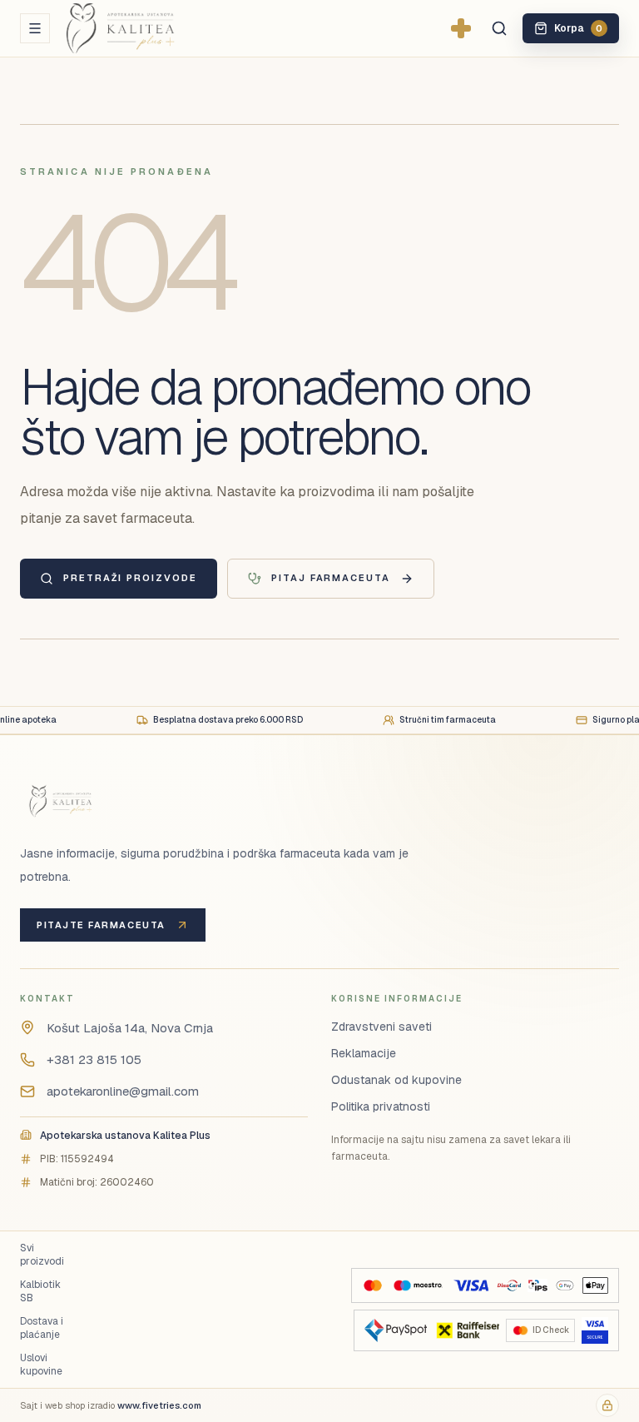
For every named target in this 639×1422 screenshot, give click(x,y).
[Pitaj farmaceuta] (461, 28)
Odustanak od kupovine (396, 1079)
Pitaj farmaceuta (331, 578)
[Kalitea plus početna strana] (147, 28)
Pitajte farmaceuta (101, 925)
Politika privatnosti (380, 1106)
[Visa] (471, 1285)
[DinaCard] (509, 1285)
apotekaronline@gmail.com (123, 1091)
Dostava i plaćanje (41, 1328)
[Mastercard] (373, 1285)
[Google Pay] (564, 1285)
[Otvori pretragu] (499, 28)
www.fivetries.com (159, 1405)
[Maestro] (418, 1285)
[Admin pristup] (607, 1405)
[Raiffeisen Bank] (466, 1330)
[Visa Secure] (595, 1330)
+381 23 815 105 (94, 1059)
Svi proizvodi (42, 1254)
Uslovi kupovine (41, 1364)
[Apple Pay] (595, 1285)
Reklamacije (363, 1053)
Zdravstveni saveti (381, 1026)
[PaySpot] (395, 1330)
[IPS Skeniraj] (537, 1285)
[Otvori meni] (35, 28)
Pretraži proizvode (130, 578)
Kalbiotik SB (40, 1291)
